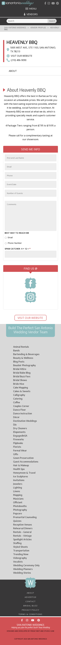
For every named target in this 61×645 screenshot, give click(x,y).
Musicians (18, 499)
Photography (20, 510)
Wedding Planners (23, 569)
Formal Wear (20, 450)
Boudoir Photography (24, 365)
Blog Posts (18, 361)
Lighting (17, 487)
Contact (31, 601)
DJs (15, 424)
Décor (16, 417)
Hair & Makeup (21, 465)
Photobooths (20, 506)
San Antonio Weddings (15, 27)
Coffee (16, 402)
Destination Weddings (25, 421)
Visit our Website (21, 55)
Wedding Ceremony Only (26, 565)
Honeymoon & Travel (24, 473)
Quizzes (17, 521)
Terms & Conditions (30, 614)
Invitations (18, 480)
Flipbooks (18, 443)
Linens (16, 491)
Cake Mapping (20, 387)
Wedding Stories (22, 573)
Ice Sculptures (20, 476)
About (13, 71)
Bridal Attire (19, 369)
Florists (17, 447)
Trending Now (20, 554)
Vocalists (18, 562)
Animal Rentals (21, 347)
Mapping (17, 495)
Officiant (17, 502)
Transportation (21, 550)
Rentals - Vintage (22, 536)
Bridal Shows (20, 380)
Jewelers (17, 484)
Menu (32, 9)
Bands (16, 350)
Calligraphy (19, 395)
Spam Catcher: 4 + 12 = (17, 248)
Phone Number (15, 243)
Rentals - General (22, 532)
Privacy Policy (30, 610)
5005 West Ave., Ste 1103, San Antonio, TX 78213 (33, 49)
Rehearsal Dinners (22, 528)
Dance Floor (19, 410)
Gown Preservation (23, 458)
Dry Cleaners (20, 428)
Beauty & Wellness (23, 358)
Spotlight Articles (22, 539)
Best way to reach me (17, 233)
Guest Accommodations (25, 461)
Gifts (15, 454)
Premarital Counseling (25, 517)
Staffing (17, 543)
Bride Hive (18, 384)
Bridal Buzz (30, 605)
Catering (17, 399)
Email (10, 237)
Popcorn (17, 513)
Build (12, 328)
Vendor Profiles (38, 27)
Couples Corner (21, 406)
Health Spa (19, 469)
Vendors (32, 14)
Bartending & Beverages (26, 354)
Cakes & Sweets (21, 391)
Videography (20, 558)
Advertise (30, 597)
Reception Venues (22, 524)
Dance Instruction (22, 413)
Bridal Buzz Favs (21, 376)
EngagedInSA (20, 436)
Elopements (19, 432)
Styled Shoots (20, 547)
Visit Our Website (31, 318)
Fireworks (18, 439)
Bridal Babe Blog (21, 373)
